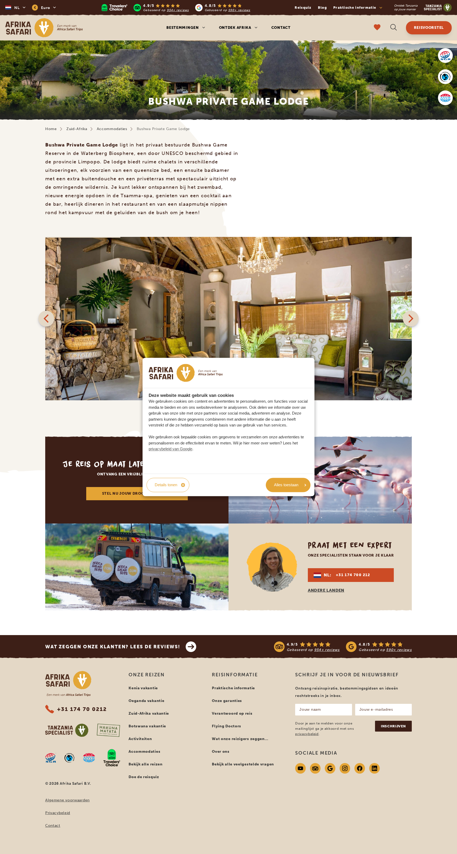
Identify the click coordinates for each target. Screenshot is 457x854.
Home (51, 129)
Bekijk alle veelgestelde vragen (243, 764)
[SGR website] (445, 55)
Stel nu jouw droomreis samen (137, 493)
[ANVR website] (445, 97)
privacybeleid (306, 734)
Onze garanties (227, 701)
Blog (322, 7)
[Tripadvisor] (315, 768)
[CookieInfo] (186, 373)
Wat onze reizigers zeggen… (240, 739)
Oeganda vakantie (146, 701)
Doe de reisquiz (144, 777)
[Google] (330, 768)
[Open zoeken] (393, 28)
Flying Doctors (226, 726)
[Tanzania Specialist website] (66, 730)
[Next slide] (411, 319)
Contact (281, 27)
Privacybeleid (57, 813)
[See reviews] (343, 646)
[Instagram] (345, 768)
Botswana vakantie (147, 726)
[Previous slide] (46, 319)
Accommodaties (112, 129)
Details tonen (166, 485)
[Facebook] (359, 768)
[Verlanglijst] (377, 28)
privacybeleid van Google (170, 449)
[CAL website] (445, 76)
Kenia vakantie (143, 688)
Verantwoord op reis (232, 713)
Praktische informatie (233, 688)
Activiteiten (140, 739)
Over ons (221, 751)
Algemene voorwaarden (67, 800)
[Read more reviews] (176, 7)
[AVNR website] (89, 758)
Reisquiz (303, 7)
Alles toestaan (286, 485)
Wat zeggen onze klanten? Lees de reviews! (112, 647)
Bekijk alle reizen (146, 764)
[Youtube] (300, 768)
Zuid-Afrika (76, 129)
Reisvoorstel (429, 27)
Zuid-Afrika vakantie (149, 713)
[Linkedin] (374, 768)
